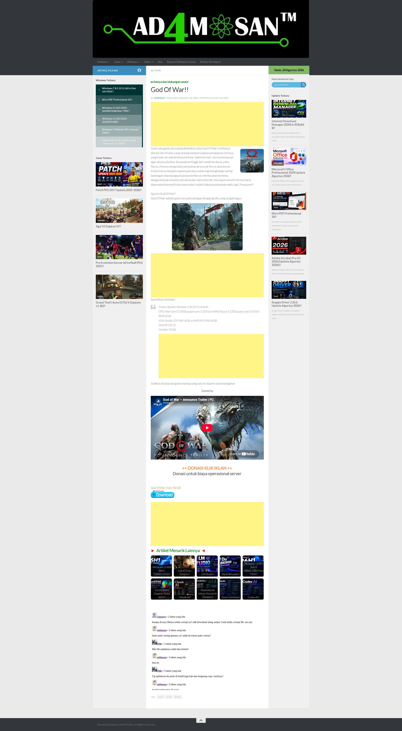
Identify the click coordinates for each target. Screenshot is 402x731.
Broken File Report (210, 61)
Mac (160, 61)
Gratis (168, 697)
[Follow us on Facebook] (139, 70)
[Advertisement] (207, 124)
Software (102, 61)
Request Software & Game (181, 61)
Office (147, 61)
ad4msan (159, 98)
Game (117, 61)
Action (156, 70)
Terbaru (177, 697)
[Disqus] (207, 650)
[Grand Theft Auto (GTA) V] (162, 497)
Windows (132, 61)
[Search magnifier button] (303, 84)
